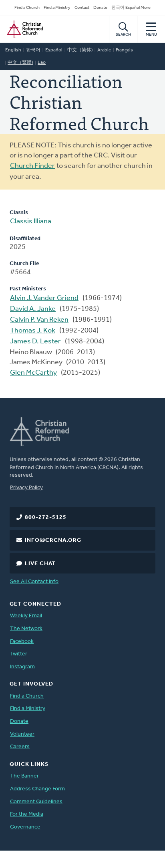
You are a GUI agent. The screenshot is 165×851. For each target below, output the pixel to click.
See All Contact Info (34, 582)
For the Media (26, 814)
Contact (81, 8)
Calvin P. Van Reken (39, 320)
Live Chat (40, 564)
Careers (20, 747)
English (13, 50)
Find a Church (27, 8)
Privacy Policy (26, 488)
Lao (42, 62)
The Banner (24, 776)
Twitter (18, 654)
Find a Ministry (57, 8)
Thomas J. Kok (32, 331)
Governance (25, 827)
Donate (100, 8)
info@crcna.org (53, 540)
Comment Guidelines (36, 802)
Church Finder (32, 166)
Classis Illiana (30, 221)
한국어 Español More (131, 8)
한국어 (33, 50)
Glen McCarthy (33, 373)
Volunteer (22, 734)
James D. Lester (35, 341)
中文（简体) (80, 50)
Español (53, 50)
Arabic (104, 50)
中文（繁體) (20, 62)
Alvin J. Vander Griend (44, 298)
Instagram (22, 667)
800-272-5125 (45, 517)
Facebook (22, 642)
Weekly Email (26, 616)
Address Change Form (37, 789)
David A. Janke (33, 309)
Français (124, 50)
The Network (26, 629)
